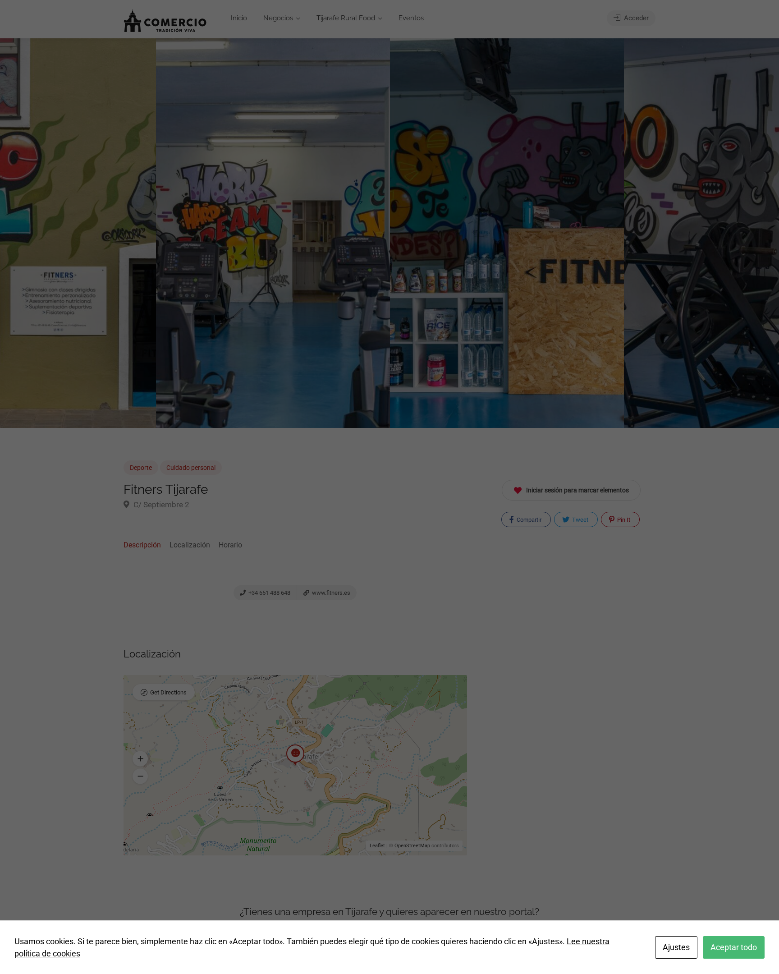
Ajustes (676, 947)
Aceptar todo (733, 947)
